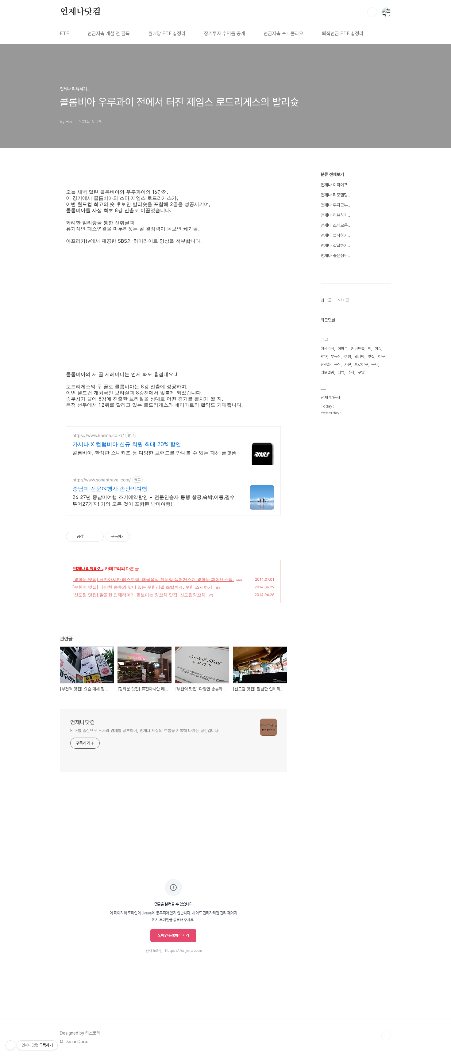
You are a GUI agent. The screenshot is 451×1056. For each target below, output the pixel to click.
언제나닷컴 (80, 12)
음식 (337, 364)
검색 (372, 12)
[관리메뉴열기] (10, 1045)
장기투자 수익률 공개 (224, 33)
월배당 (359, 356)
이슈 (378, 348)
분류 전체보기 (332, 174)
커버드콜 (357, 348)
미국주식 (327, 348)
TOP (386, 1035)
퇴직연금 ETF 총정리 (343, 33)
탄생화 (326, 364)
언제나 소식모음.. (335, 225)
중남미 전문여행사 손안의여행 (109, 488)
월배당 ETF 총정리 (167, 33)
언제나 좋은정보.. (335, 255)
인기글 (343, 300)
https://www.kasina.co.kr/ (98, 435)
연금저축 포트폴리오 (283, 33)
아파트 (342, 348)
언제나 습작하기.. (335, 235)
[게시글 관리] (97, 536)
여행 (347, 356)
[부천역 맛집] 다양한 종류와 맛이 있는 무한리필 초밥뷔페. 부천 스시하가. (143, 587)
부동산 (336, 356)
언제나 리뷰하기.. (88, 568)
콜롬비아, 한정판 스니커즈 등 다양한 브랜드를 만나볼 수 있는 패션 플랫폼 (154, 453)
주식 (351, 372)
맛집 (371, 356)
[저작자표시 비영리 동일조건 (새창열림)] (138, 536)
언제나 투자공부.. (335, 205)
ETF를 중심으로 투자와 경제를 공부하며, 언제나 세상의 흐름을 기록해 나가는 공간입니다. (145, 730)
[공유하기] (89, 536)
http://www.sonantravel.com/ (101, 479)
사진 (347, 364)
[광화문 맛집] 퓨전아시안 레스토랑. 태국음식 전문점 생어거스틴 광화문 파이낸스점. (153, 579)
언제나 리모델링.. (335, 194)
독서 (374, 364)
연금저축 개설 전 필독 (108, 33)
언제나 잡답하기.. (335, 245)
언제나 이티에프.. (335, 184)
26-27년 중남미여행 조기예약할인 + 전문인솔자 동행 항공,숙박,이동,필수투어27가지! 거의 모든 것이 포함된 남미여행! (153, 500)
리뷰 (340, 372)
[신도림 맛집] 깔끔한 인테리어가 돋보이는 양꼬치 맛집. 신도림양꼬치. (139, 594)
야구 (381, 356)
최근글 (326, 300)
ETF (64, 33)
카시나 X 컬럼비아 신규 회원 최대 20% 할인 (126, 444)
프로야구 (361, 364)
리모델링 (327, 372)
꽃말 (361, 372)
